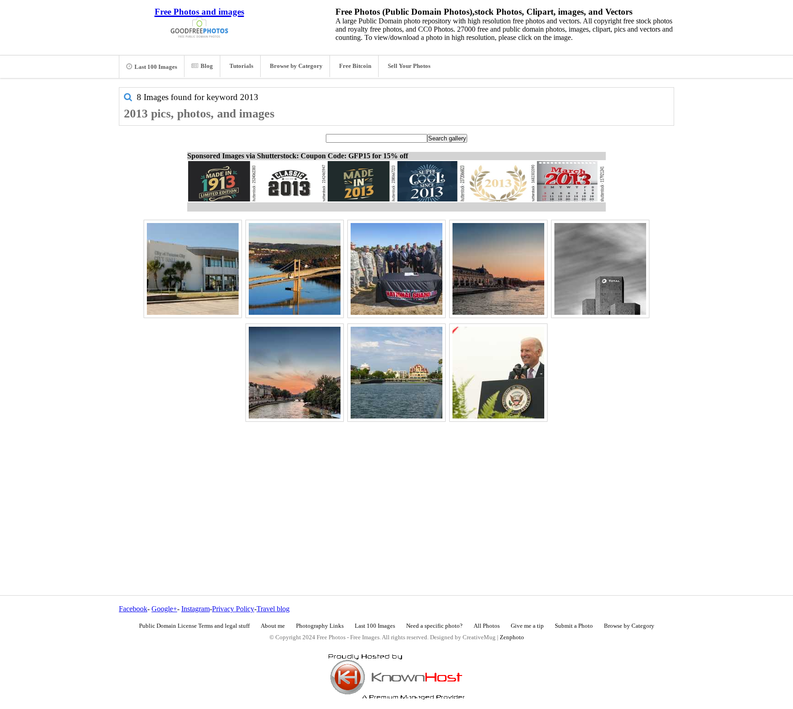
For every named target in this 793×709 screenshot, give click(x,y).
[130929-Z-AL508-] (396, 269)
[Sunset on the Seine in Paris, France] (498, 269)
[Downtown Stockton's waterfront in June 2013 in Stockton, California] (396, 373)
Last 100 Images (155, 67)
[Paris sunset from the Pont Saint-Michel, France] (295, 373)
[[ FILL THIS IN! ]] (498, 373)
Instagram (195, 609)
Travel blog (273, 609)
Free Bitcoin (355, 66)
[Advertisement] (396, 488)
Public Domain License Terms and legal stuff (194, 626)
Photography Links (320, 626)
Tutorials (241, 66)
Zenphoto (512, 637)
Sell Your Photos (409, 66)
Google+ (164, 609)
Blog (207, 66)
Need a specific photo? (434, 626)
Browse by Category (296, 66)
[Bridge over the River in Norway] (295, 269)
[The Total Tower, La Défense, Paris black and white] (600, 269)
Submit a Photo (574, 626)
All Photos (487, 626)
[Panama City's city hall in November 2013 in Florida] (193, 269)
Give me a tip (527, 626)
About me (273, 626)
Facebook (133, 609)
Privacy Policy (233, 609)
